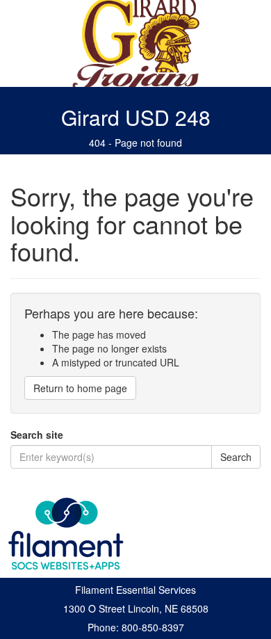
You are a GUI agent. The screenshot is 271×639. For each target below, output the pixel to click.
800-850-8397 (153, 627)
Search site (36, 435)
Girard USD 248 (136, 117)
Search (236, 457)
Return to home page (80, 388)
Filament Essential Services (135, 590)
